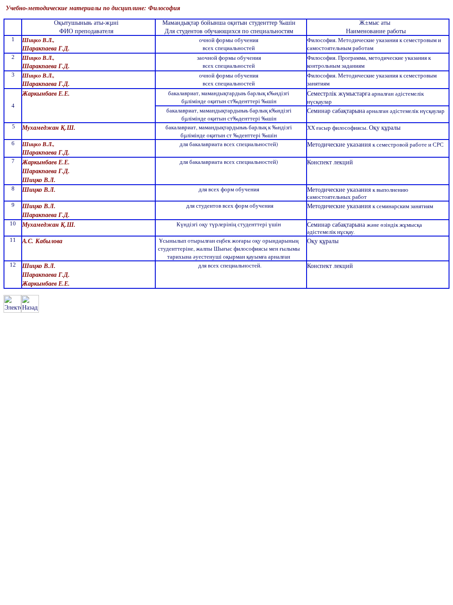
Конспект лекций (330, 162)
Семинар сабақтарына (336, 110)
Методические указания (339, 144)
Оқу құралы (384, 127)
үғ (356, 93)
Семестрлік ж (325, 93)
